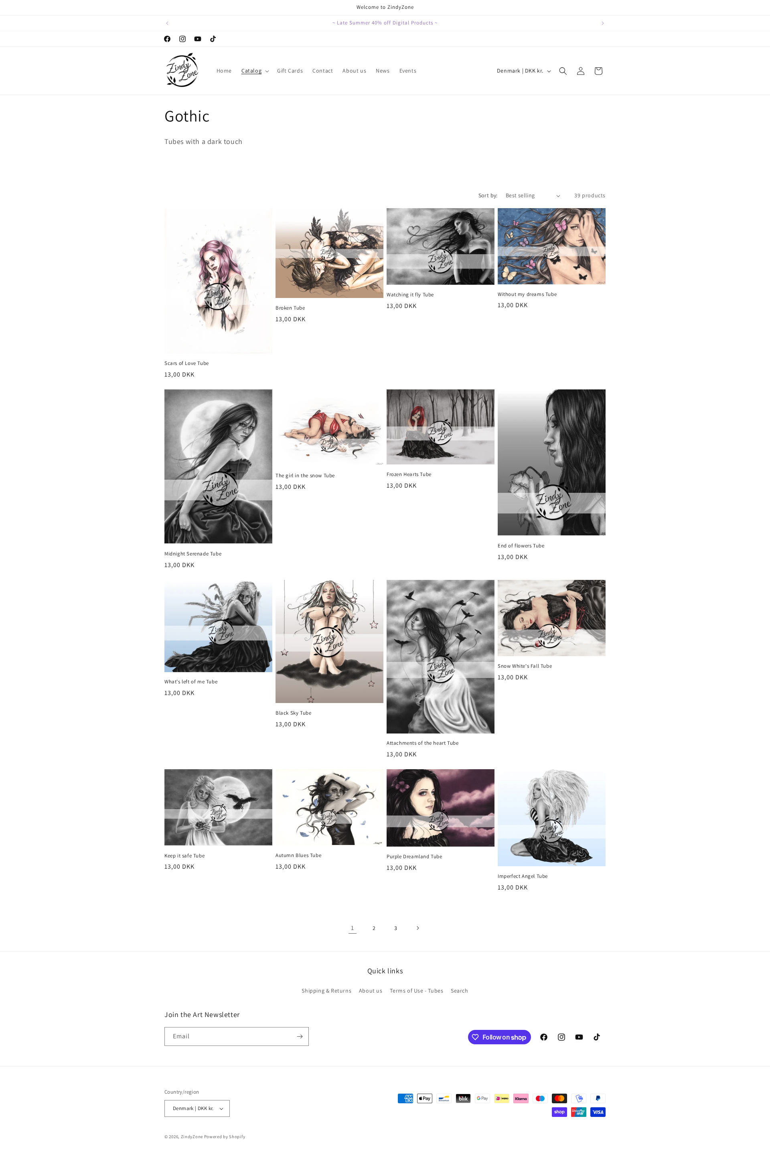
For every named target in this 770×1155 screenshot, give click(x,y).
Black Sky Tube (293, 713)
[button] (254, 70)
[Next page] (417, 928)
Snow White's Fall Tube (525, 666)
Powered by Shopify (224, 1136)
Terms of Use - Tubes (416, 990)
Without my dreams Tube (527, 294)
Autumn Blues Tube (298, 855)
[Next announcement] (603, 23)
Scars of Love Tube (186, 363)
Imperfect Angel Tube (523, 876)
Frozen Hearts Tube (409, 474)
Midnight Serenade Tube (192, 554)
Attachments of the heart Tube (422, 743)
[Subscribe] (299, 1036)
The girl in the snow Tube (305, 475)
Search (459, 990)
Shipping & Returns (326, 990)
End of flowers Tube (521, 546)
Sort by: (488, 195)
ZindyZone (192, 1136)
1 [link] (352, 928)
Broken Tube (290, 308)
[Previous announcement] (167, 23)
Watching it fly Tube (410, 295)
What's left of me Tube (190, 682)
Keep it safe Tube (184, 856)
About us (371, 990)
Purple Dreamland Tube (414, 856)
